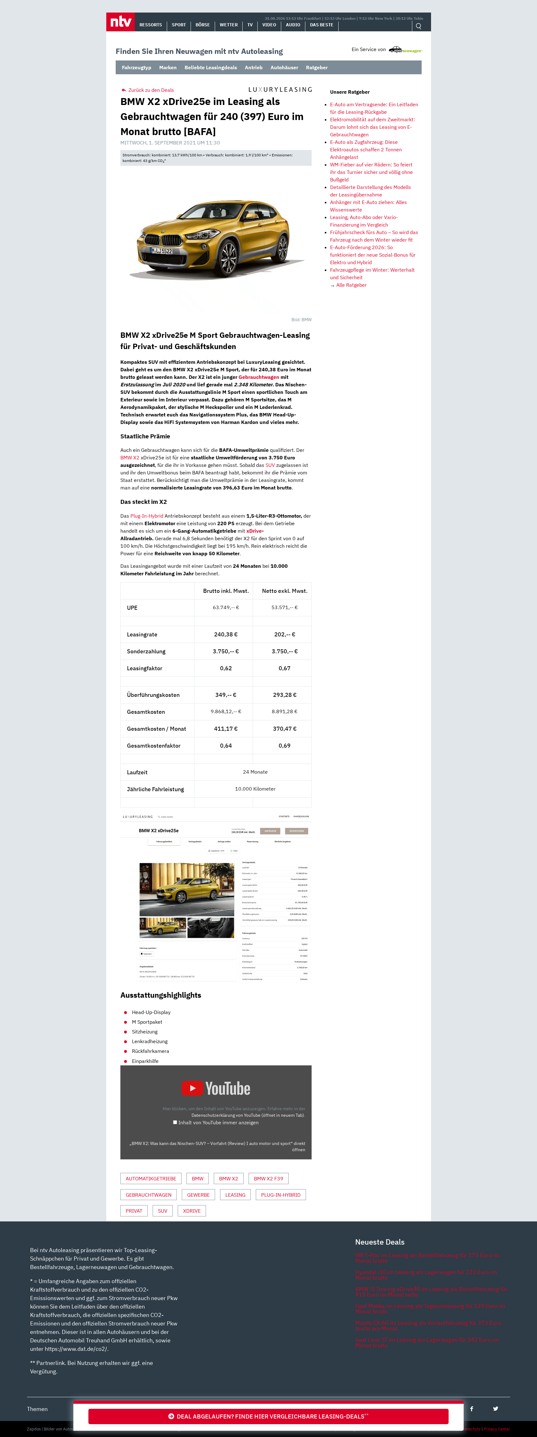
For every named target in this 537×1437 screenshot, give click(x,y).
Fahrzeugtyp (136, 67)
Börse (203, 25)
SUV (270, 465)
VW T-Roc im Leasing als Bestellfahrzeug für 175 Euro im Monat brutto (427, 1257)
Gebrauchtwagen (148, 1195)
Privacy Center (497, 1429)
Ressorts (151, 25)
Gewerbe (198, 1195)
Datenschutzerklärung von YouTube (248, 1115)
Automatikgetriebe (151, 1178)
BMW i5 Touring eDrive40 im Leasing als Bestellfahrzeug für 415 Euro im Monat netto (431, 1291)
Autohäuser (284, 67)
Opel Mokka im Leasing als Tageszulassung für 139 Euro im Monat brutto (430, 1308)
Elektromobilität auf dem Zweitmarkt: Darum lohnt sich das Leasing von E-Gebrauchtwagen (372, 127)
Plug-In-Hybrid (146, 516)
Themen (37, 1409)
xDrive (254, 531)
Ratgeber (317, 67)
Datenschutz (469, 1429)
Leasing (235, 1195)
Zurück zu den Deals (150, 90)
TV (250, 25)
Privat (134, 1211)
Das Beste (322, 25)
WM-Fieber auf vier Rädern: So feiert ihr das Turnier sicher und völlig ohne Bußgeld (371, 172)
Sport (179, 25)
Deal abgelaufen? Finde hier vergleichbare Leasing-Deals (271, 1416)
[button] (120, 22)
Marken (168, 67)
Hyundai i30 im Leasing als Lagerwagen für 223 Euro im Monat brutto (426, 1274)
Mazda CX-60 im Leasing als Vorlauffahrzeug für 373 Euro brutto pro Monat (428, 1325)
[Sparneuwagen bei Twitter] (496, 1408)
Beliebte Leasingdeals (211, 67)
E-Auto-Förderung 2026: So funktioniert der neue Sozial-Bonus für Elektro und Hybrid (373, 254)
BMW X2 (130, 457)
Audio (293, 25)
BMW (197, 1178)
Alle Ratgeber (351, 285)
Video (269, 25)
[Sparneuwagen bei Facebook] (472, 1408)
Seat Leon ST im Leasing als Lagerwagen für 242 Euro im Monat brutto (427, 1342)
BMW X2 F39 (268, 1178)
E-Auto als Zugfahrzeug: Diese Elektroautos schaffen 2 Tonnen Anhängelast (366, 149)
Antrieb (254, 67)
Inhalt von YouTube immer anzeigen (218, 1122)
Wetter (229, 25)
